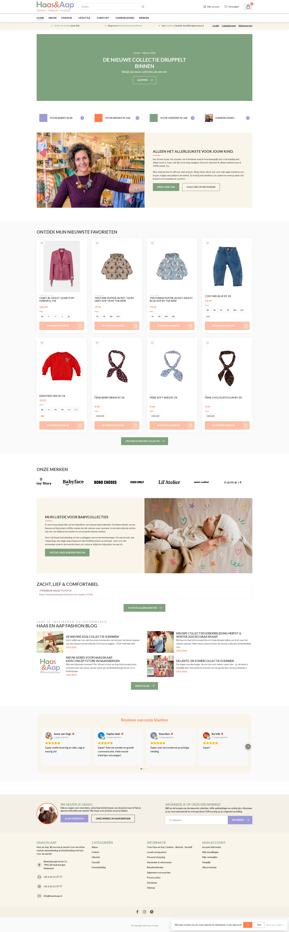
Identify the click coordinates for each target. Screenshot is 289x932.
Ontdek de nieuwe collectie (142, 441)
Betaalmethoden (155, 867)
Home (40, 17)
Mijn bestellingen (210, 852)
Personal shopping (156, 857)
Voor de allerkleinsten (142, 608)
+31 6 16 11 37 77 (53, 877)
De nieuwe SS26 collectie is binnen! (92, 636)
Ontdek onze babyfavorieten (67, 552)
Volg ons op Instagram (201, 187)
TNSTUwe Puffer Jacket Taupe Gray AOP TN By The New (114, 299)
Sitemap (151, 887)
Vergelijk (206, 862)
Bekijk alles (142, 686)
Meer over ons (166, 187)
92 (97, 316)
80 (208, 310)
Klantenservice (245, 25)
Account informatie (211, 847)
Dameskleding (125, 17)
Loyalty (216, 25)
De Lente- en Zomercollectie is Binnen (205, 661)
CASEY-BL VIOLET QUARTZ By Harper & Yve (56, 299)
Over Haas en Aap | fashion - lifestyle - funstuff (169, 847)
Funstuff (103, 17)
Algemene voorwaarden (158, 872)
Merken (144, 17)
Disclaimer (152, 882)
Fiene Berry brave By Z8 (109, 397)
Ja (248, 924)
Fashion (66, 17)
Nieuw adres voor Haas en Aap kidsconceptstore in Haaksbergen (93, 659)
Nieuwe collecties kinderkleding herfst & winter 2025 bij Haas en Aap (208, 635)
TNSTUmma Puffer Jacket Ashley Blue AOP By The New (171, 299)
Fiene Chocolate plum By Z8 (223, 397)
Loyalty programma (156, 852)
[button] (41, 746)
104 (110, 316)
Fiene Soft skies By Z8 (163, 397)
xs (42, 316)
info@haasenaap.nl (53, 896)
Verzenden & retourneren (159, 862)
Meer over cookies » (275, 925)
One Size (100, 416)
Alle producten (209, 867)
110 (117, 316)
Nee (259, 924)
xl (69, 316)
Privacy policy (154, 877)
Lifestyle (84, 17)
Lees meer (71, 647)
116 (207, 316)
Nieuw (53, 17)
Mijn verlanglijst (209, 857)
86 (214, 310)
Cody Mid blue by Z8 (218, 296)
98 (104, 316)
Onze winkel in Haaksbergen (113, 818)
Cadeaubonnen (229, 25)
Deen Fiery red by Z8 (52, 395)
